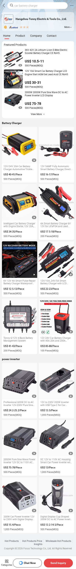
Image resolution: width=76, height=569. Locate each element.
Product (20, 35)
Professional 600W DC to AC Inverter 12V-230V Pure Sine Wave (19, 404)
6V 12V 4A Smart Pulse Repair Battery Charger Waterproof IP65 (19, 282)
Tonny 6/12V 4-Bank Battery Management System (18, 339)
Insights (38, 544)
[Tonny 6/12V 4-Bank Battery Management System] (19, 317)
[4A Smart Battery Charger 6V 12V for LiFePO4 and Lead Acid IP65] (56, 202)
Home (6, 35)
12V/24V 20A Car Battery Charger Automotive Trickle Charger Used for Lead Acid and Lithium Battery (18, 168)
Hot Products (12, 541)
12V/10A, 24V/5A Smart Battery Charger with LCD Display (53, 282)
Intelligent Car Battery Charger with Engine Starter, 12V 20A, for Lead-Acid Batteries (19, 225)
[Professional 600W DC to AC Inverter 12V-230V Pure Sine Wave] (19, 381)
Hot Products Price (32, 541)
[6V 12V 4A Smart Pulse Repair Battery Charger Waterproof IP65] (19, 259)
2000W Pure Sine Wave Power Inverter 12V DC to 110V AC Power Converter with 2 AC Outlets (19, 461)
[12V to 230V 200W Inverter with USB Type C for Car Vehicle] (56, 381)
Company (36, 35)
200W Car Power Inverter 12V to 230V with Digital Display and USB (19, 518)
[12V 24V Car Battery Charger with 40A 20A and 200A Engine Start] (56, 317)
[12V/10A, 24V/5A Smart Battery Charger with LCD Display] (56, 259)
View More (36, 114)
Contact (52, 35)
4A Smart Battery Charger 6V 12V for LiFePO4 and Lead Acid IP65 (55, 225)
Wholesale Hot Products (58, 541)
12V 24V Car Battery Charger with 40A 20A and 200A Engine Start (55, 339)
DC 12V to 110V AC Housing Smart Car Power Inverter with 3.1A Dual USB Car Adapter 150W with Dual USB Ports (56, 461)
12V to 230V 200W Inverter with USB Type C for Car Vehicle (54, 404)
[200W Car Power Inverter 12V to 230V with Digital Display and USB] (19, 495)
